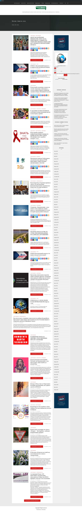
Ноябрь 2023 (56, 219)
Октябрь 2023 (56, 222)
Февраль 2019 (56, 359)
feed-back (33, 35)
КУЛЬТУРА (23, 3)
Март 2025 (56, 189)
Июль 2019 (56, 346)
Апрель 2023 (56, 232)
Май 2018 (55, 382)
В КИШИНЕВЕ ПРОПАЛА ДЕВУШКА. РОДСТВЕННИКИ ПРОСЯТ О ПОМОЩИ (38, 338)
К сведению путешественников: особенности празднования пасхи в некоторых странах (40, 112)
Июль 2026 (56, 151)
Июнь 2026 (56, 153)
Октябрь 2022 (56, 247)
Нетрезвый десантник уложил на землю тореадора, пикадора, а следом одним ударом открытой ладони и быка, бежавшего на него (40, 89)
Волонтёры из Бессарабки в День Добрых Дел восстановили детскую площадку (40, 408)
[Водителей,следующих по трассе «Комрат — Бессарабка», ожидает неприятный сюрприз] (20, 442)
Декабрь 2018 (56, 364)
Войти (3, 0)
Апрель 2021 (56, 293)
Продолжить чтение (36, 81)
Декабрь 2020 (56, 303)
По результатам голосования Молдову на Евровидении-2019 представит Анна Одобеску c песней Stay (39, 362)
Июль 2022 (56, 255)
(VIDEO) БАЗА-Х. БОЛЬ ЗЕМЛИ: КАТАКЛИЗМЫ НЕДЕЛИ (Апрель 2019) (39, 301)
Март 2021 (56, 295)
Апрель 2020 (56, 323)
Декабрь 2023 (56, 217)
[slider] (67, 73)
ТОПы (42, 3)
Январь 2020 (56, 331)
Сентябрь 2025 (56, 176)
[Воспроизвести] (55, 68)
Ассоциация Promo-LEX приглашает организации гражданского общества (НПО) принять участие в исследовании (40, 476)
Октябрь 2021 (56, 278)
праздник (39, 205)
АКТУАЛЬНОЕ (17, 3)
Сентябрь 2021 (56, 280)
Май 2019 (55, 351)
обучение (44, 130)
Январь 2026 (56, 166)
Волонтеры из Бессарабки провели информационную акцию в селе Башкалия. (61, 130)
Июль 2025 (56, 181)
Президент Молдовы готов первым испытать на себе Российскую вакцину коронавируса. (61, 134)
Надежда (55, 138)
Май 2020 (55, 321)
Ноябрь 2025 (56, 171)
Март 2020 (56, 326)
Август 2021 (56, 283)
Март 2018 (56, 387)
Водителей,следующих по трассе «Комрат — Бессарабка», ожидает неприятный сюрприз (40, 431)
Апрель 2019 (56, 354)
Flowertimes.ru (38, 509)
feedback (38, 46)
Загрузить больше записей (32, 500)
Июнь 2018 (56, 379)
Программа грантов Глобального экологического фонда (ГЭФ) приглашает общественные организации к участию (40, 161)
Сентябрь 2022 (56, 250)
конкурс (38, 156)
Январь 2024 (56, 214)
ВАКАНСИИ (47, 3)
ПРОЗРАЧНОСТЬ (54, 3)
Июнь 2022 (56, 257)
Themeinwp (44, 509)
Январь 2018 (56, 389)
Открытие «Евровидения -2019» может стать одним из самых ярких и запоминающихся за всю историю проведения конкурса (40, 209)
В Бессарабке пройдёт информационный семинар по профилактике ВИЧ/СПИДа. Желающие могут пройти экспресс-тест (39, 135)
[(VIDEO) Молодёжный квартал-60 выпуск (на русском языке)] (20, 259)
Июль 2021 (56, 285)
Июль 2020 (56, 316)
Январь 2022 (56, 270)
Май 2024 (55, 204)
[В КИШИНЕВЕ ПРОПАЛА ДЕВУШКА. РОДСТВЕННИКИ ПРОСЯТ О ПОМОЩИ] (20, 344)
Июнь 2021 (56, 288)
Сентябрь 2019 (56, 341)
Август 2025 (56, 179)
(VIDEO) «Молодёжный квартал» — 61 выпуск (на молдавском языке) (40, 66)
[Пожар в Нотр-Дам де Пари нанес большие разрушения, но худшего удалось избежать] (20, 396)
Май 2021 (55, 290)
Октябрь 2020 (56, 308)
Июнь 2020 (56, 318)
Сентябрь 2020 (56, 311)
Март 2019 (56, 356)
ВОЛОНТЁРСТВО (30, 3)
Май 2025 (55, 186)
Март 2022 (56, 265)
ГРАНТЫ (61, 3)
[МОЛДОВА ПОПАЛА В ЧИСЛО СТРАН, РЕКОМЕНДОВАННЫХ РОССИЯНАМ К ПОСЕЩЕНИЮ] (20, 242)
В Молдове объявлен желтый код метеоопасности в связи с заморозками (40, 453)
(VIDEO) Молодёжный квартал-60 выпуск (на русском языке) (40, 254)
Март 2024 (56, 209)
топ (37, 251)
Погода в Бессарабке (61, 78)
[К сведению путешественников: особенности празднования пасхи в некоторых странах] (20, 118)
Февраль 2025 (56, 191)
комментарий (48, 81)
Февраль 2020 (56, 328)
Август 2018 (56, 374)
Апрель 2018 (56, 384)
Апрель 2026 (56, 158)
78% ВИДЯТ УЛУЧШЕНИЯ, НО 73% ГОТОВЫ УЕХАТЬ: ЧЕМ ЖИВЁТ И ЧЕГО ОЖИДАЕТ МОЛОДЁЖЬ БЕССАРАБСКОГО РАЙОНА (61, 94)
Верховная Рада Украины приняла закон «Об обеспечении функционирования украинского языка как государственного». (40, 185)
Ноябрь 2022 (56, 245)
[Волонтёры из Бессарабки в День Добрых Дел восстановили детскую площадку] (20, 419)
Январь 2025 (56, 194)
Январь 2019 (56, 361)
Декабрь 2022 (56, 242)
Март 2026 (56, 161)
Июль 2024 (56, 199)
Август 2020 (56, 313)
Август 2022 (56, 252)
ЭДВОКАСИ (37, 3)
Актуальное (38, 35)
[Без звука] (55, 72)
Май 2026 (55, 156)
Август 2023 (56, 224)
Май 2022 (55, 260)
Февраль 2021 (56, 298)
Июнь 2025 (56, 184)
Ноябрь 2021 (56, 275)
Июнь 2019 (56, 349)
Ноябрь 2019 (56, 336)
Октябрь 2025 (56, 174)
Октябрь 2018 (56, 369)
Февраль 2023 (56, 237)
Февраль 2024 (56, 212)
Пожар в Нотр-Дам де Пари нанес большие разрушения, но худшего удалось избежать (40, 385)
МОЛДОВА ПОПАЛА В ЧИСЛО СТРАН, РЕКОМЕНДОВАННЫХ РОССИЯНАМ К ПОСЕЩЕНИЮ (39, 233)
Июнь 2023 (56, 227)
